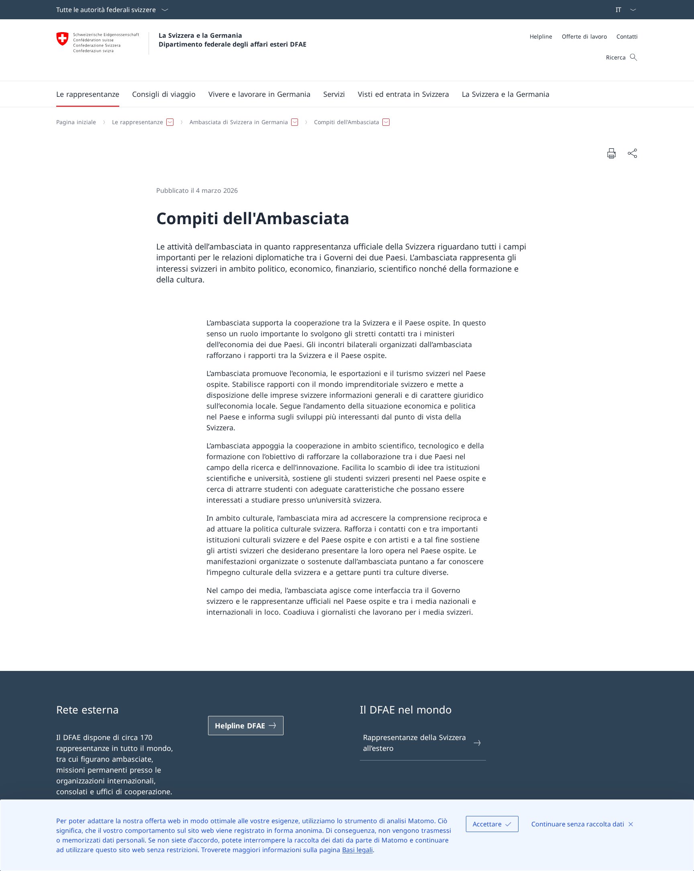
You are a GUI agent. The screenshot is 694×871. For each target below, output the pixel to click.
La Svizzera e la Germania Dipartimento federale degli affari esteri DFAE (232, 40)
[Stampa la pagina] (611, 153)
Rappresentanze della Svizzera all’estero (414, 742)
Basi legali (357, 849)
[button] (88, 94)
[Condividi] (632, 153)
